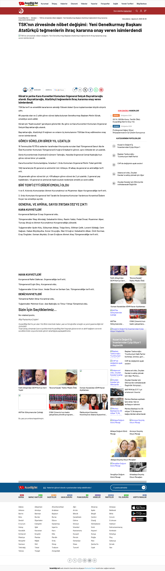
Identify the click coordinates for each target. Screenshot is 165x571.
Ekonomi (74, 4)
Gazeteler (51, 496)
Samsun (21, 544)
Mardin (54, 537)
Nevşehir (21, 541)
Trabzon (55, 547)
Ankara (21, 510)
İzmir (93, 527)
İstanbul (76, 527)
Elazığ (93, 520)
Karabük (21, 530)
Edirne (75, 520)
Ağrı (74, 507)
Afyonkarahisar (58, 507)
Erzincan (112, 520)
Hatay (20, 527)
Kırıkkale (112, 530)
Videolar (84, 4)
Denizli (21, 520)
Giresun (76, 524)
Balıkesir (112, 510)
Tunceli (76, 547)
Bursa (54, 517)
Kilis (53, 534)
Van (110, 547)
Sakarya (112, 541)
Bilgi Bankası (142, 4)
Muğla (93, 537)
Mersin (75, 537)
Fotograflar (105, 4)
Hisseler (96, 496)
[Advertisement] (63, 254)
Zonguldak (56, 551)
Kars (53, 530)
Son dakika (123, 11)
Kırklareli (22, 534)
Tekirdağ (21, 547)
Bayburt (55, 513)
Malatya (21, 537)
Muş (110, 537)
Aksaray (94, 507)
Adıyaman (38, 507)
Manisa (37, 537)
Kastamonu (77, 530)
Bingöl (93, 513)
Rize (92, 541)
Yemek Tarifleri (127, 4)
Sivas (75, 544)
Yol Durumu (123, 496)
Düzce (54, 520)
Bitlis (111, 513)
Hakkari (112, 524)
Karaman (38, 530)
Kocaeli (76, 534)
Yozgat (37, 551)
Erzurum (21, 524)
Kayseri (94, 530)
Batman (38, 513)
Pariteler (109, 496)
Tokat (37, 547)
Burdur (37, 517)
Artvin (75, 510)
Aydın (93, 510)
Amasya (112, 507)
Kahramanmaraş (115, 527)
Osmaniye (76, 541)
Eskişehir (38, 524)
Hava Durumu (66, 496)
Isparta (54, 527)
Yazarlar (94, 4)
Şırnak (111, 544)
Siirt (36, 544)
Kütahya (112, 534)
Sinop (54, 544)
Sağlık (115, 4)
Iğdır (36, 527)
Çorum (112, 517)
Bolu (20, 517)
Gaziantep (56, 524)
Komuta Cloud (90, 568)
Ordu (54, 541)
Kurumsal (44, 4)
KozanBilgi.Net (23, 18)
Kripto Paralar (140, 496)
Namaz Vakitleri (35, 496)
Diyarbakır (39, 520)
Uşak (93, 547)
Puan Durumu (82, 496)
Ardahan (55, 510)
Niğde (37, 541)
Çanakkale (77, 517)
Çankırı (94, 517)
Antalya (38, 510)
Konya (93, 534)
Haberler (64, 4)
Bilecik (75, 513)
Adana (20, 507)
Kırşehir (38, 534)
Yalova (21, 551)
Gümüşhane (95, 524)
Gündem (34, 18)
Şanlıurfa (94, 544)
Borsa (21, 496)
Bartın (20, 513)
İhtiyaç (54, 4)
